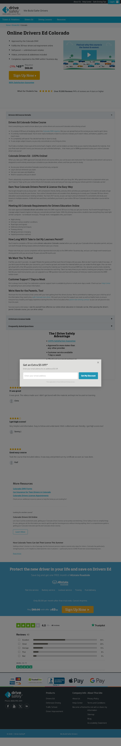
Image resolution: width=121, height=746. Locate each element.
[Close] (98, 362)
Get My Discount (88, 376)
